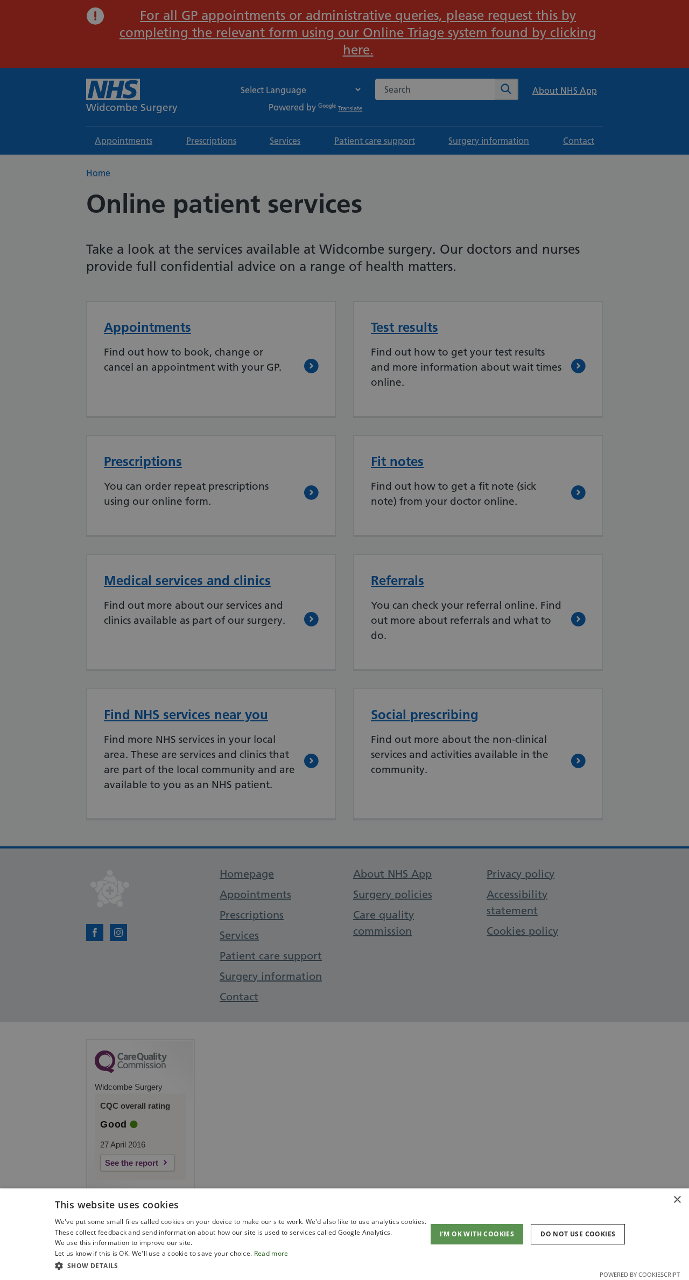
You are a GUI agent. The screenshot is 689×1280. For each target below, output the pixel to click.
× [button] (677, 1200)
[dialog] (344, 1234)
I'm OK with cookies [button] (477, 1234)
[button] (241, 1265)
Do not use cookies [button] (577, 1234)
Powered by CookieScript (640, 1274)
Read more (271, 1253)
